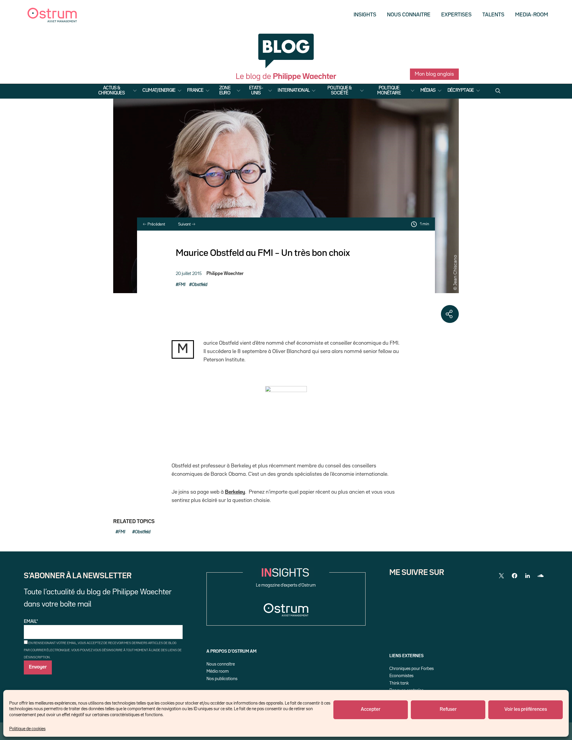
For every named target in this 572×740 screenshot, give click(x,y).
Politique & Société (339, 90)
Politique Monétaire (389, 90)
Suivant (185, 224)
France (195, 90)
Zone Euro (224, 90)
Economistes (401, 676)
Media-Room (531, 15)
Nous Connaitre (408, 15)
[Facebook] (514, 575)
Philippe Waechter (224, 274)
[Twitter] (501, 575)
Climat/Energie (158, 90)
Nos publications (221, 679)
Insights (365, 15)
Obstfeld (199, 285)
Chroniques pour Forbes (411, 669)
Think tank (399, 683)
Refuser (448, 709)
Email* (31, 622)
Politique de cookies (27, 729)
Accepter (370, 709)
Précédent (156, 224)
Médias (428, 90)
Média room (217, 671)
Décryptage (460, 90)
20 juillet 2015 (189, 274)
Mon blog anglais (434, 74)
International (294, 90)
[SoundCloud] (540, 575)
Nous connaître (220, 664)
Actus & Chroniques (111, 90)
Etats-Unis (256, 90)
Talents (493, 15)
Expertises (456, 15)
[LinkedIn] (527, 575)
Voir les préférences (525, 709)
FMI (181, 285)
